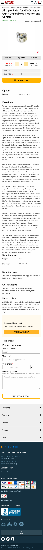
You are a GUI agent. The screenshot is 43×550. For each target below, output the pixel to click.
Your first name (9, 348)
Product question (9, 371)
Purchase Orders (6, 500)
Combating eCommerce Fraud (10, 491)
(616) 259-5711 (9, 459)
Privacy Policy (14, 545)
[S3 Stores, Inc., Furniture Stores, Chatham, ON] (11, 512)
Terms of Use (5, 545)
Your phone (7, 364)
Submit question (21, 396)
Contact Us (4, 472)
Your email (7, 356)
